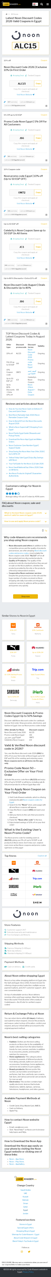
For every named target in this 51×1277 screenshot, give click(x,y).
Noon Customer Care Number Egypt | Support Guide (24, 446)
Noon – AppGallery (16, 1164)
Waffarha (38, 634)
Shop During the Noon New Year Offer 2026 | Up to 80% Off (27, 453)
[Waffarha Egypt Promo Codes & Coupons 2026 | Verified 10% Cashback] (38, 625)
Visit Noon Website (25, 95)
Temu (13, 634)
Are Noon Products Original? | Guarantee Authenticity (25, 474)
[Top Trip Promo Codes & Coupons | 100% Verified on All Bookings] (38, 670)
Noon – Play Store (16, 1162)
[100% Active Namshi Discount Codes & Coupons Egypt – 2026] (14, 894)
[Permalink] (5, 102)
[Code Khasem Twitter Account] (29, 1251)
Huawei (37, 656)
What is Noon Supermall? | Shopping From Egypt (25, 428)
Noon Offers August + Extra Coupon (31, 390)
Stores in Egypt (25, 1224)
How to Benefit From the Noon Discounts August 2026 (25, 422)
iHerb (38, 703)
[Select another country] (35, 4)
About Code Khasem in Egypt (25, 1238)
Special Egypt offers (25, 1228)
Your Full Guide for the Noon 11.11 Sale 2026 (26, 464)
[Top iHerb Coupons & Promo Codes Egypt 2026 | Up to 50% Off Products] (38, 692)
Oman (25, 1203)
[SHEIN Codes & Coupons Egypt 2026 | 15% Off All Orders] (37, 902)
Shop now (25, 596)
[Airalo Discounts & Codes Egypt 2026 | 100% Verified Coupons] (13, 670)
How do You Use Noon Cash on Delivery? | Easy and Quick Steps (25, 410)
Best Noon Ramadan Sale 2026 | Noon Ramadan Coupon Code (24, 416)
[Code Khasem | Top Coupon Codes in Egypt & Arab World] (6, 14)
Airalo (13, 680)
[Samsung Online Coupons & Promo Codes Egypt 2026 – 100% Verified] (13, 692)
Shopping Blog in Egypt (25, 1231)
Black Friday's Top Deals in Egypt (25, 1241)
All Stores (14, 14)
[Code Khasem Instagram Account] (22, 1251)
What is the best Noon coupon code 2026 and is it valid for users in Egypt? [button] (23, 514)
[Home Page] (11, 4)
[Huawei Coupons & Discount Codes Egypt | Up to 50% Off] (38, 647)
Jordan (25, 1214)
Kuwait (25, 1197)
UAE (25, 1193)
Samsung (13, 700)
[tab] (25, 514)
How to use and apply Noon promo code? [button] (22, 521)
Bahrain (26, 1200)
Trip (37, 678)
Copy (38, 83)
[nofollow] (25, 41)
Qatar (25, 1207)
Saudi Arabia (26, 1190)
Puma (13, 656)
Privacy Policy (28, 1272)
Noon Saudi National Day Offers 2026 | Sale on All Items (26, 468)
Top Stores (10, 855)
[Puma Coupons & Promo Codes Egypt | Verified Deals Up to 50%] (13, 647)
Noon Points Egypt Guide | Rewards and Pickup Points (24, 434)
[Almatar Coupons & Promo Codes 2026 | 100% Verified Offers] (37, 894)
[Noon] (25, 914)
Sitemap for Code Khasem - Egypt (25, 1234)
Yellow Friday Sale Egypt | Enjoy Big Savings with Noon (26, 459)
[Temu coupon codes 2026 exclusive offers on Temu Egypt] (13, 625)
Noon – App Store (16, 1159)
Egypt (25, 1210)
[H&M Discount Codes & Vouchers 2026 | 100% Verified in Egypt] (14, 902)
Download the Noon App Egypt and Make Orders (25, 440)
